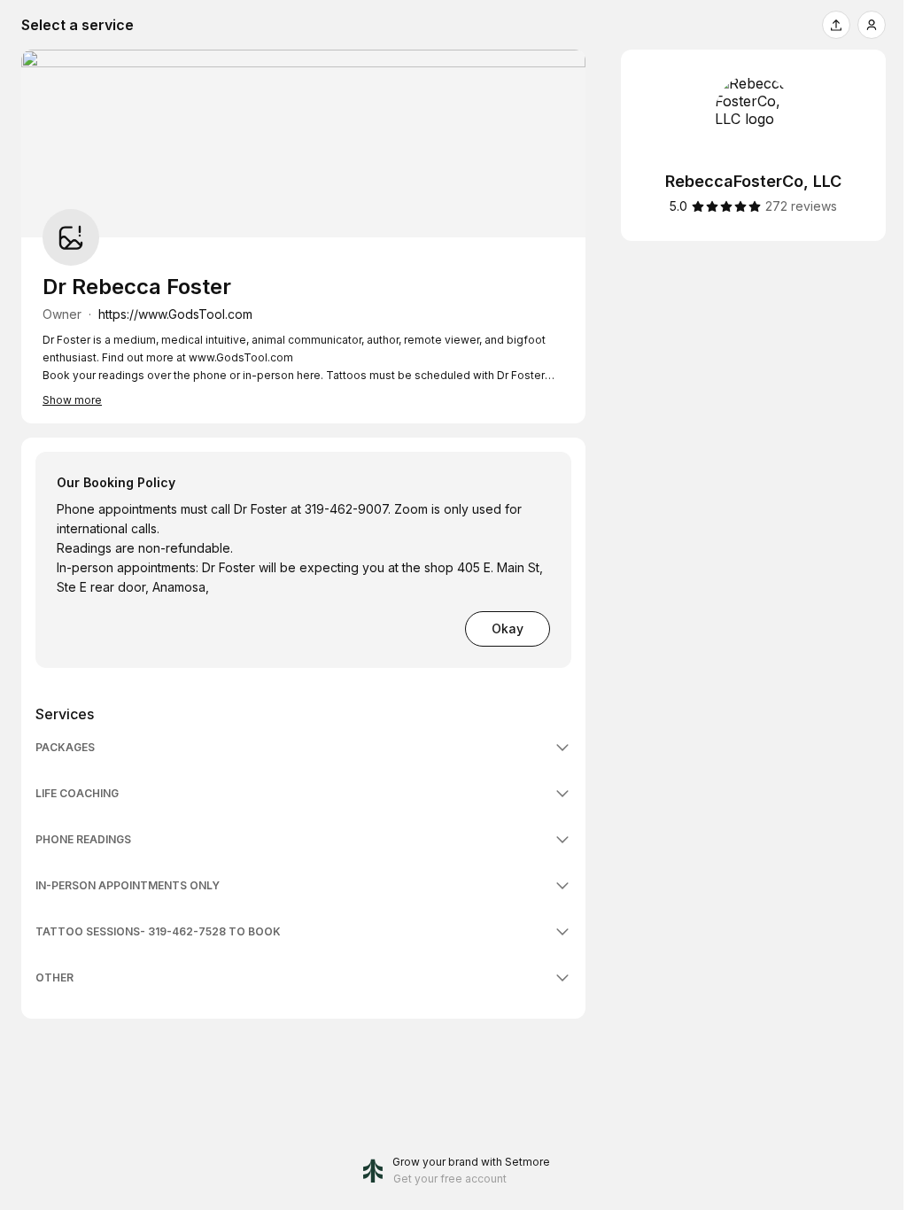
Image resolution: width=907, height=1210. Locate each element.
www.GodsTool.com (241, 357)
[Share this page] (836, 25)
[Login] (871, 25)
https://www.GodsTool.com (175, 314)
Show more (72, 400)
